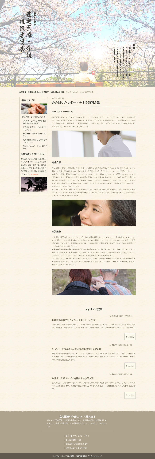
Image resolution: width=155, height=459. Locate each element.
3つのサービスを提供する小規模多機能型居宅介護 (76, 349)
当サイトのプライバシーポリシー (78, 436)
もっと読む (130, 337)
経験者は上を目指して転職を (121, 316)
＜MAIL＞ (35, 174)
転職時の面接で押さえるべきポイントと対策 (74, 320)
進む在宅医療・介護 (134, 43)
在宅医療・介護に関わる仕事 (34, 117)
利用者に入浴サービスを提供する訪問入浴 (72, 378)
